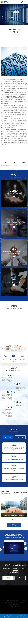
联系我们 (17, 606)
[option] (14, 507)
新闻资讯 (16, 492)
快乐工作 (20, 437)
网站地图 (11, 606)
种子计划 (8, 437)
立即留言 (7, 578)
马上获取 (15, 568)
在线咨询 (20, 578)
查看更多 (14, 525)
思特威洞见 (24, 492)
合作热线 (8, 616)
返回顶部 (22, 616)
